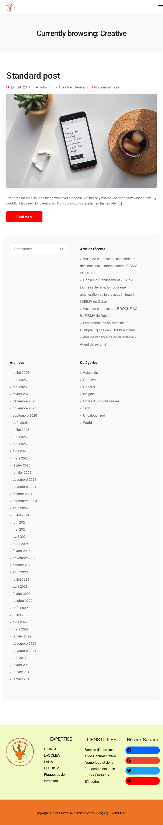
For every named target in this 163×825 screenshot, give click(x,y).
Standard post (33, 75)
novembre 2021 (24, 650)
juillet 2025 (21, 429)
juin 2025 (20, 436)
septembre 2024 (25, 500)
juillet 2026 (21, 372)
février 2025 (22, 465)
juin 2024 (20, 522)
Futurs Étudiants (97, 775)
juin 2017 (20, 657)
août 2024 (20, 508)
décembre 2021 (24, 643)
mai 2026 (20, 386)
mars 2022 (21, 629)
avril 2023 (20, 586)
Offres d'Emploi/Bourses (101, 401)
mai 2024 (20, 529)
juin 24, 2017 (21, 87)
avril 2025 (20, 450)
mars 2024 (21, 543)
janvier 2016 (22, 671)
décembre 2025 (24, 401)
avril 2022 (20, 621)
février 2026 (22, 393)
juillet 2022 (21, 614)
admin (44, 87)
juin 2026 (20, 379)
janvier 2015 (22, 679)
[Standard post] (81, 142)
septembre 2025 (25, 415)
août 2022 (20, 607)
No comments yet (107, 87)
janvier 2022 (22, 636)
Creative (65, 87)
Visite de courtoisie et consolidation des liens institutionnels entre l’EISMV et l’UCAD (108, 265)
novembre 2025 (24, 408)
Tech (86, 408)
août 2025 (20, 422)
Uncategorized (94, 415)
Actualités (90, 372)
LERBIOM (51, 768)
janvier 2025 (22, 472)
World (87, 422)
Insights (89, 393)
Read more (24, 216)
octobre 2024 (22, 493)
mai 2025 (20, 443)
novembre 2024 (24, 486)
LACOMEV (52, 755)
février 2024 (22, 550)
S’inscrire (92, 781)
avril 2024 (20, 536)
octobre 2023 (22, 564)
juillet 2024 (21, 515)
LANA (48, 761)
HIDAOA (50, 749)
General (79, 87)
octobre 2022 (22, 600)
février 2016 (22, 664)
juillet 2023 (21, 579)
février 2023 (22, 593)
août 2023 (20, 572)
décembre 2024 (24, 479)
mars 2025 (21, 458)
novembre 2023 (24, 557)
